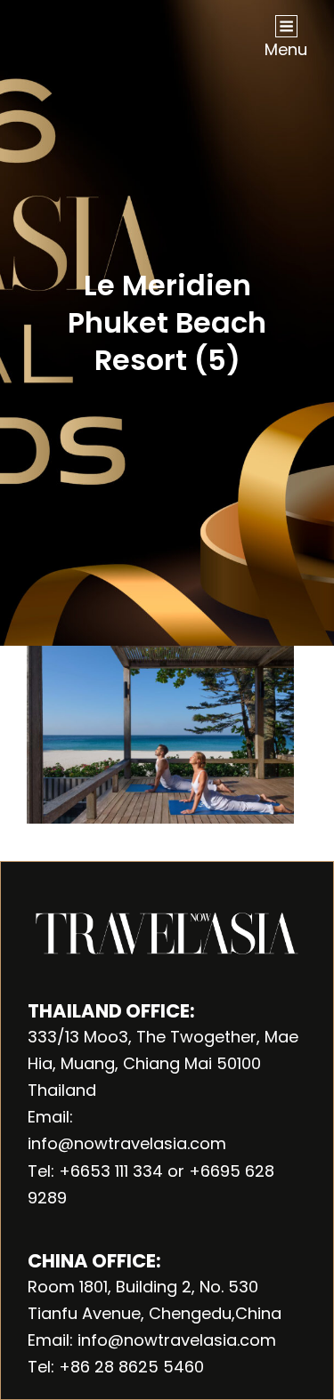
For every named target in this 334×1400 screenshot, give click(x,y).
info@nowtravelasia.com (127, 1143)
